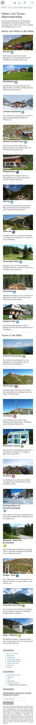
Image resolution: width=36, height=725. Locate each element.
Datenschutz (11, 681)
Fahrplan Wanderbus (13, 661)
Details (18, 47)
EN (19, 3)
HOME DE (4, 7)
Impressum (10, 677)
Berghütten (10, 655)
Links (8, 679)
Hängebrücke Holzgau (14, 659)
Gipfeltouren (11, 657)
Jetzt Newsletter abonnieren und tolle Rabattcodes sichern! (17, 694)
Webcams (10, 665)
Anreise (9, 667)
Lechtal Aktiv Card (12, 663)
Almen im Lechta (12, 653)
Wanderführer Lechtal (14, 675)
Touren (10, 7)
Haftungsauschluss (13, 683)
